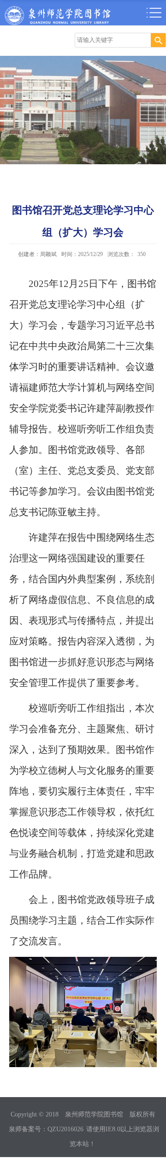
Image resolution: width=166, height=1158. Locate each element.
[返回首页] (58, 8)
